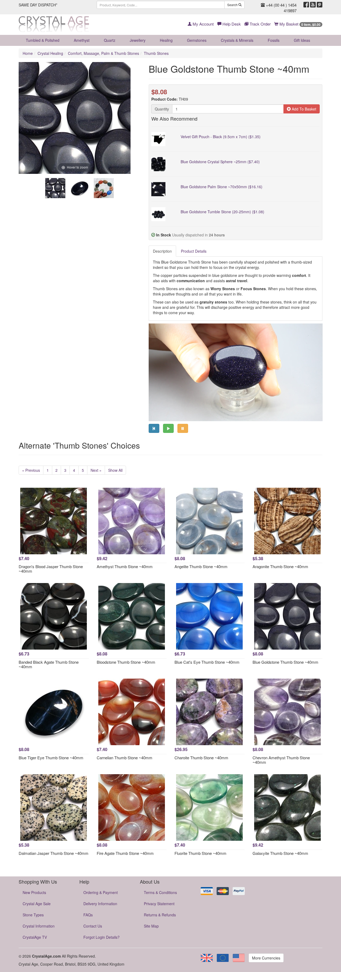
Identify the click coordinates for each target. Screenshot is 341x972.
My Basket (299, 24)
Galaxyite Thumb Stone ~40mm (280, 853)
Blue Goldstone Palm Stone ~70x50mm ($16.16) (221, 186)
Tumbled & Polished (42, 40)
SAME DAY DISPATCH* (38, 4)
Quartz (109, 40)
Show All (115, 470)
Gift (302, 40)
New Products (34, 892)
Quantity (162, 109)
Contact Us (92, 926)
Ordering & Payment (100, 892)
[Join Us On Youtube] (313, 5)
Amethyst (82, 40)
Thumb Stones (156, 53)
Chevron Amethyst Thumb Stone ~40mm (281, 760)
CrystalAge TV (35, 937)
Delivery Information (100, 903)
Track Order (260, 24)
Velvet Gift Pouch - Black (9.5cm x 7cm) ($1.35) (221, 136)
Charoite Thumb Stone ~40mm (201, 757)
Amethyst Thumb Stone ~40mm (125, 566)
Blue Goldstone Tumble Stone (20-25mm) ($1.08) (222, 211)
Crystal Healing (50, 53)
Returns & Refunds (160, 914)
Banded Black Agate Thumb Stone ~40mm (49, 664)
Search (232, 4)
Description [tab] (162, 251)
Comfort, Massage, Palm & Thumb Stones (103, 53)
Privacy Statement (159, 903)
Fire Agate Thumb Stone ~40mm (125, 853)
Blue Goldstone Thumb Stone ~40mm (285, 662)
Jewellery (137, 40)
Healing (166, 40)
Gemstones (196, 40)
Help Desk (231, 24)
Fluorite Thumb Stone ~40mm (200, 853)
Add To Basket (303, 109)
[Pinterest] (319, 5)
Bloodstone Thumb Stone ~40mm (126, 662)
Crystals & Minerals (237, 40)
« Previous (31, 470)
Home (28, 53)
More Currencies (266, 958)
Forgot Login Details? (101, 937)
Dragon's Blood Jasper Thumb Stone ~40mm (51, 569)
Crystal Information (39, 926)
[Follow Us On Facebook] (306, 5)
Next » (96, 470)
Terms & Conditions (160, 892)
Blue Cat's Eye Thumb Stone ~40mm (206, 662)
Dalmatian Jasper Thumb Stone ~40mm (53, 853)
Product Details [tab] (193, 251)
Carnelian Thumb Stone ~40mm (124, 757)
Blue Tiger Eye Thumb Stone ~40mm (51, 757)
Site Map (151, 926)
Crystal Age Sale (37, 903)
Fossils (273, 40)
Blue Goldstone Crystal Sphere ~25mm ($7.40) (220, 161)
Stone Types (33, 914)
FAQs (88, 914)
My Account (203, 24)
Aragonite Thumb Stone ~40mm (280, 566)
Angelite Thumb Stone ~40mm (201, 566)
